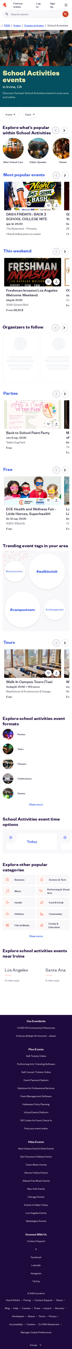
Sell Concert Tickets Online (36, 1072)
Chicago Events (36, 1196)
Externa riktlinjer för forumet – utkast (36, 1035)
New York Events (36, 1188)
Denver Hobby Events (36, 1172)
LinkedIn (36, 1265)
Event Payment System (36, 1080)
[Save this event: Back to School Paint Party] (48, 424)
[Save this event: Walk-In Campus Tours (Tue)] (48, 673)
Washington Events (36, 1221)
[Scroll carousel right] (64, 130)
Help (15, 1308)
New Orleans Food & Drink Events (36, 1148)
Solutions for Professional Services (36, 1088)
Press (37, 1308)
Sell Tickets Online (36, 1056)
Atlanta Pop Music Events (36, 1180)
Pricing (27, 1300)
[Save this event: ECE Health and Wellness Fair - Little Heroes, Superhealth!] (48, 500)
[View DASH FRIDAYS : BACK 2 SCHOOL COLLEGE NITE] (32, 196)
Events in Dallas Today (36, 1204)
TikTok (36, 1281)
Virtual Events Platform (36, 1112)
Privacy (53, 1316)
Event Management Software (36, 1096)
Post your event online (36, 1128)
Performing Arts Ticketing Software (36, 1064)
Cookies (30, 1324)
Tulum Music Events (36, 1164)
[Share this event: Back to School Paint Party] (56, 424)
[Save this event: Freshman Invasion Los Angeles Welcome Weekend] (48, 281)
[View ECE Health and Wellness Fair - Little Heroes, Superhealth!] (32, 490)
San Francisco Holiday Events (36, 1156)
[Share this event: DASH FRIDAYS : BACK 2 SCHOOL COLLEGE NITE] (56, 205)
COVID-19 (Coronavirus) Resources (36, 1027)
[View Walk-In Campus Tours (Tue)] (32, 663)
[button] (11, 114)
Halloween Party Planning (36, 1104)
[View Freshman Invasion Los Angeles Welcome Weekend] (32, 272)
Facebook (36, 1257)
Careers (26, 1308)
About (59, 1300)
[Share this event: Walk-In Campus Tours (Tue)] (56, 673)
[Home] (5, 5)
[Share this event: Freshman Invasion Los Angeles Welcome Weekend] (56, 281)
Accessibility (16, 1324)
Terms (41, 1316)
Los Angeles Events (36, 1213)
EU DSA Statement (49, 1324)
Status (31, 1316)
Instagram (36, 1273)
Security (59, 1308)
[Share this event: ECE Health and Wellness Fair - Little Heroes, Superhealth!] (56, 500)
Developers (18, 1316)
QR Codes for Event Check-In (36, 1120)
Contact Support (36, 1241)
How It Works (13, 1300)
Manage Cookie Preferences (36, 1332)
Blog (7, 1308)
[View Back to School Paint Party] (32, 414)
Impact (47, 1308)
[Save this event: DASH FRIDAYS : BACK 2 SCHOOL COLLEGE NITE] (48, 205)
